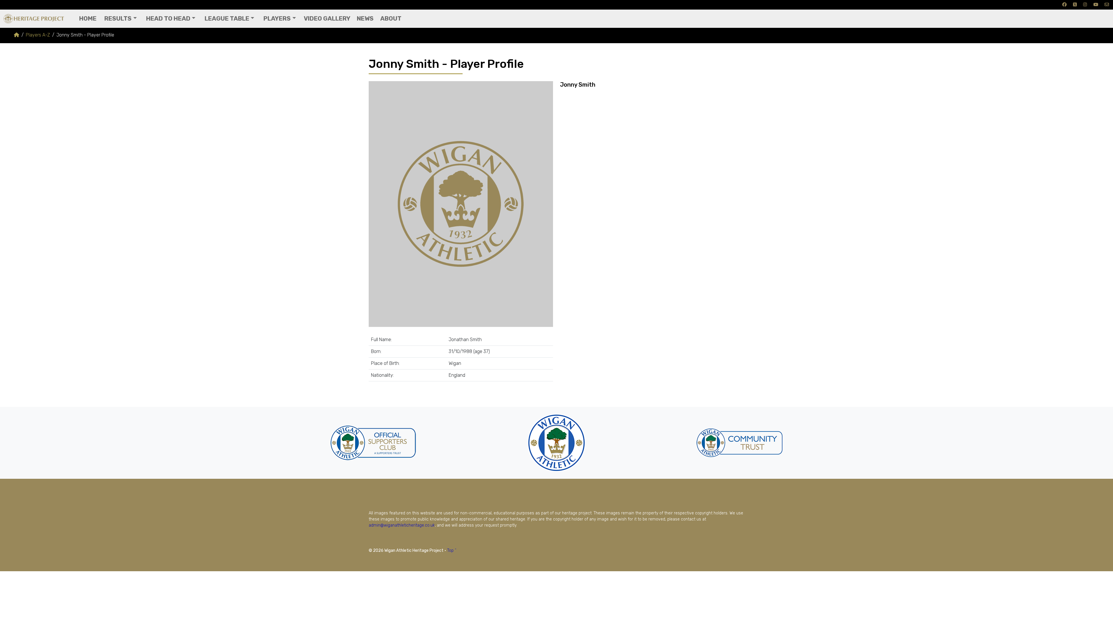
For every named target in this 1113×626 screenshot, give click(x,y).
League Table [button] (227, 18)
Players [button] (277, 18)
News (365, 18)
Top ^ (452, 550)
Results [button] (118, 18)
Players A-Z (38, 35)
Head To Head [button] (168, 18)
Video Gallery (327, 18)
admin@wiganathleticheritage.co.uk (402, 525)
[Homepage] (16, 35)
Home (88, 18)
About (390, 18)
